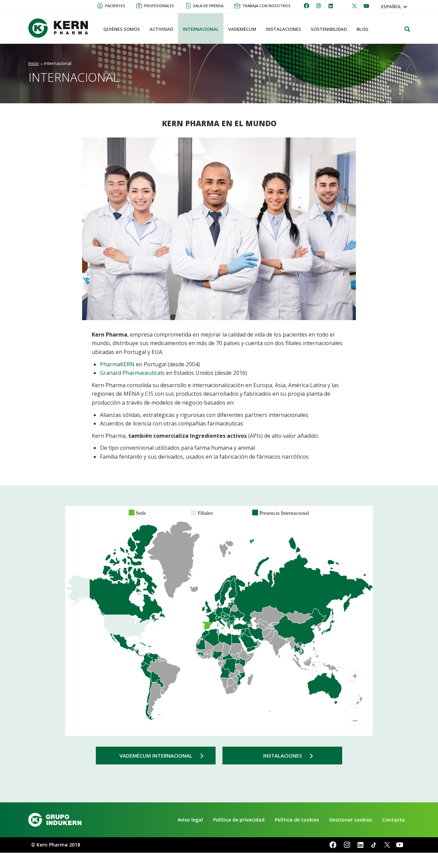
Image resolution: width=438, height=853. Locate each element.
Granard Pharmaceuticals (132, 373)
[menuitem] (256, 641)
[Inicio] (60, 28)
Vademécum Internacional (155, 755)
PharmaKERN (118, 364)
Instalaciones (282, 755)
